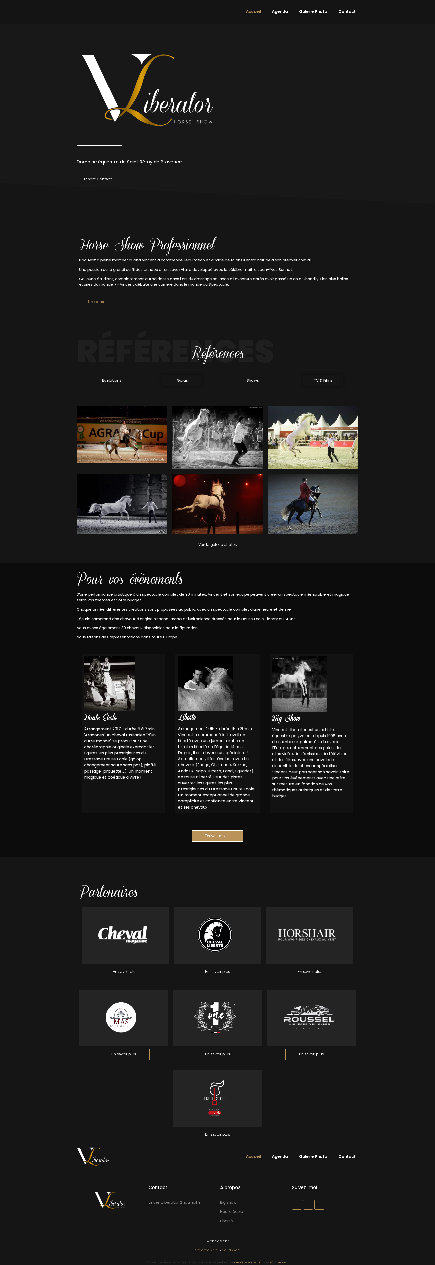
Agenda (280, 11)
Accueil (253, 11)
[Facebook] (297, 1205)
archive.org (278, 1262)
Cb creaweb (206, 1250)
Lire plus (96, 302)
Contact (347, 11)
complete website (246, 1262)
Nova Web (231, 1250)
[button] (217, 302)
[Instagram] (308, 1205)
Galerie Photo (313, 11)
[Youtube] (319, 1205)
